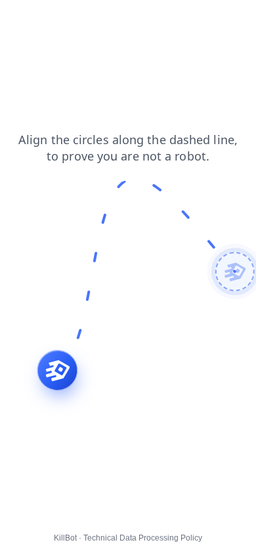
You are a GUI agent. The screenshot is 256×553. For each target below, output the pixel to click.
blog (236, 19)
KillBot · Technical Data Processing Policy (128, 538)
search (74, 19)
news (49, 32)
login (150, 19)
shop (114, 19)
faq (15, 32)
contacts (26, 19)
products (193, 19)
